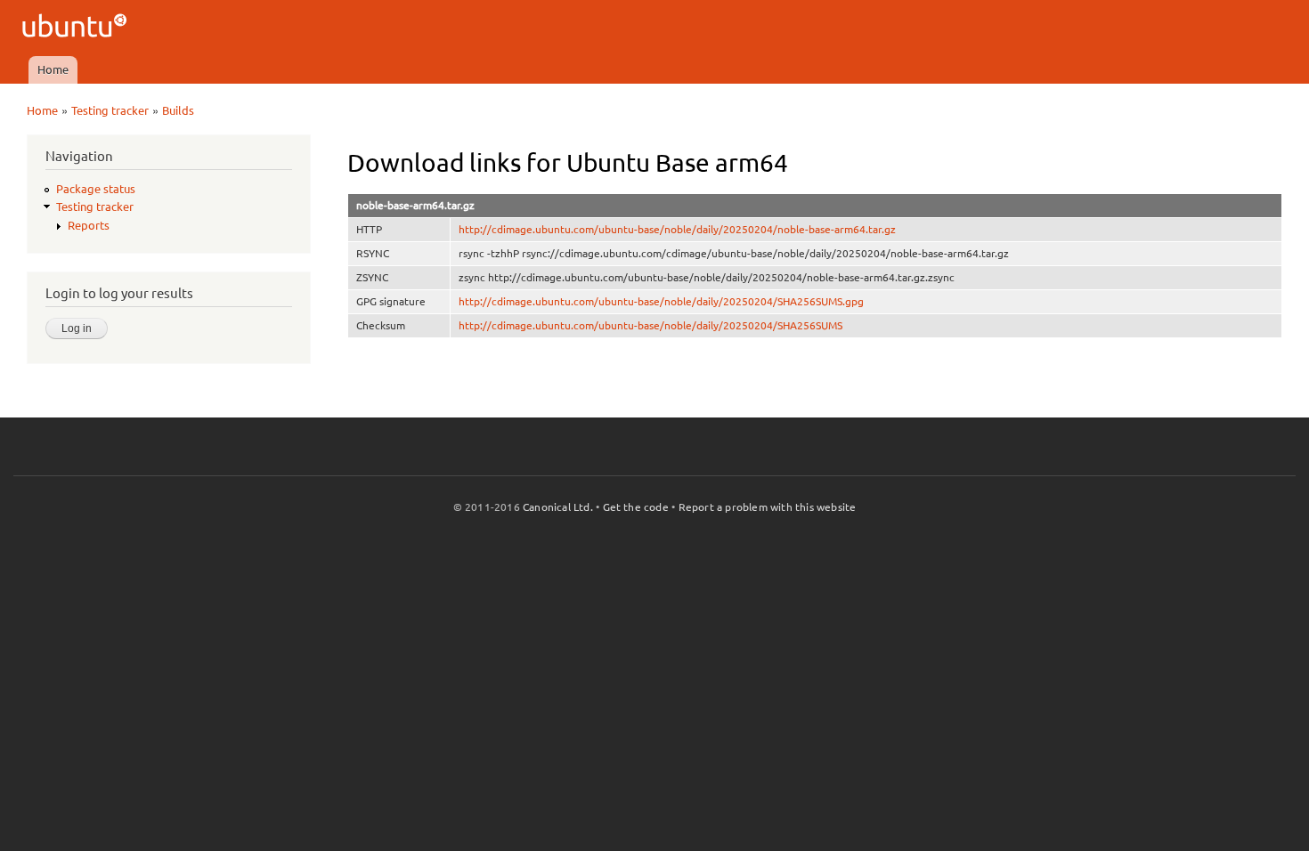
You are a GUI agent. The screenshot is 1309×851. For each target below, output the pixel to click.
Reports (89, 225)
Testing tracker (110, 110)
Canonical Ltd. (558, 507)
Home (53, 69)
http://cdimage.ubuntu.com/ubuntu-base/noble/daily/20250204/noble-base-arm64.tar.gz (677, 229)
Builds (178, 110)
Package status (95, 188)
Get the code (636, 507)
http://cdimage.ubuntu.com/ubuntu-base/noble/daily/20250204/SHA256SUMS (650, 325)
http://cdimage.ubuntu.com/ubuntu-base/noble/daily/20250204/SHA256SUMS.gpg (661, 301)
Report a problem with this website (768, 507)
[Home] (77, 28)
